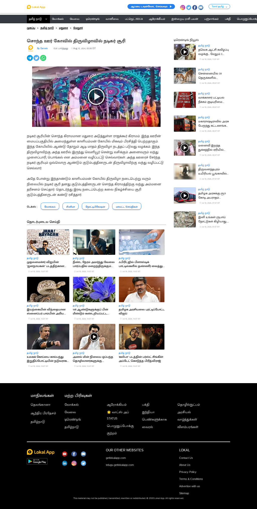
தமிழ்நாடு (38, 422)
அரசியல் (184, 412)
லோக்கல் (72, 404)
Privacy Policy (188, 471)
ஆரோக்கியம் (116, 404)
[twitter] (36, 60)
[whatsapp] (43, 60)
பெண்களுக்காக (154, 419)
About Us (184, 464)
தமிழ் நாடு (35, 19)
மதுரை (63, 28)
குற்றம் (112, 433)
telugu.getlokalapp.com (120, 464)
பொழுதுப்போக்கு (120, 426)
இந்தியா (148, 412)
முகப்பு (31, 28)
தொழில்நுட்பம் (188, 404)
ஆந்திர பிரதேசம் (43, 413)
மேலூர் (78, 28)
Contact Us (186, 457)
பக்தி (146, 404)
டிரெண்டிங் (73, 419)
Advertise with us (189, 486)
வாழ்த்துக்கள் (187, 419)
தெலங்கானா (40, 404)
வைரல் (147, 427)
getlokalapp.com (116, 457)
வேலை (70, 412)
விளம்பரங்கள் (187, 427)
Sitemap (184, 493)
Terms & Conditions (191, 478)
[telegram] (30, 60)
